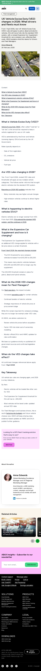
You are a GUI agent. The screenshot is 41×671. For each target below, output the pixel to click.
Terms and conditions (28, 619)
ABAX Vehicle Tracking (28, 603)
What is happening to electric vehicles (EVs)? (18, 98)
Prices (17, 579)
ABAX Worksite (26, 599)
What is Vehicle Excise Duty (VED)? (14, 92)
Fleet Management (7, 599)
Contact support (7, 577)
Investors (4, 626)
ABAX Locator (26, 601)
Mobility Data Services (8, 601)
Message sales (22, 577)
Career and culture (7, 624)
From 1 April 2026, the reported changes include (19, 250)
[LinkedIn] (7, 666)
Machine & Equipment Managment (8, 604)
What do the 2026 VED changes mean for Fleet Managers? (18, 108)
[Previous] (33, 541)
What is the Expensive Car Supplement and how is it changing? (20, 102)
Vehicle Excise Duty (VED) (11, 127)
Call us (25, 579)
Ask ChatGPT (6, 582)
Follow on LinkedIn (21, 498)
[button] (37, 651)
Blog (3, 630)
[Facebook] (3, 666)
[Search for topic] (26, 8)
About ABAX (5, 617)
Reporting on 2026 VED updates (13, 190)
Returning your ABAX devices (10, 622)
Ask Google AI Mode (9, 585)
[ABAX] (4, 8)
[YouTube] (12, 666)
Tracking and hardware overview (28, 608)
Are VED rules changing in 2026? (13, 95)
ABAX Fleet (9, 444)
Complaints (25, 624)
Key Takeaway (7, 115)
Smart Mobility (5, 597)
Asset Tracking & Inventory (9, 606)
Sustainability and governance (10, 619)
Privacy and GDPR (27, 617)
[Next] (37, 541)
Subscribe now (31, 564)
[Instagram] (16, 666)
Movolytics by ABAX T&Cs (29, 626)
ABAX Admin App (6, 639)
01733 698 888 (6, 650)
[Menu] (37, 8)
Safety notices (26, 622)
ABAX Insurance (26, 605)
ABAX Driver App (6, 641)
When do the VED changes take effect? (16, 112)
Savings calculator (26, 585)
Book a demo (6, 579)
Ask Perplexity (20, 582)
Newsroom (5, 628)
